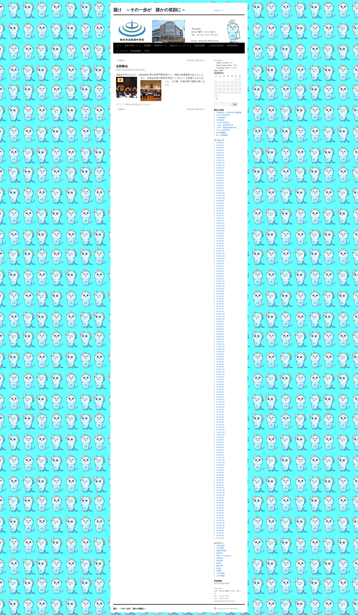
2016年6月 (220, 445)
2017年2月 (220, 424)
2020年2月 (220, 339)
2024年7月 (220, 205)
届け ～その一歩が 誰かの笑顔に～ (149, 9)
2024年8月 (220, 203)
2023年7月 (220, 236)
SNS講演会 (220, 120)
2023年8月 (220, 233)
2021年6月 (220, 299)
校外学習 (219, 565)
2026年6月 (220, 147)
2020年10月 (220, 319)
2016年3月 (220, 452)
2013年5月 (220, 538)
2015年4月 (220, 480)
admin (142, 69)
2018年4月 (220, 389)
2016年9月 (220, 437)
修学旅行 (219, 553)
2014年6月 (220, 505)
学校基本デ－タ (160, 45)
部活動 (218, 571)
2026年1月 (220, 160)
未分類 (218, 563)
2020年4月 (220, 334)
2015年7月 (220, 472)
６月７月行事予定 (223, 130)
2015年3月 (220, 482)
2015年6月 (220, 475)
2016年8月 (220, 440)
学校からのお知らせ (132, 104)
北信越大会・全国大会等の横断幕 (228, 112)
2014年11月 (220, 492)
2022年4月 (220, 273)
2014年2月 (220, 515)
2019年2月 (220, 367)
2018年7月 (220, 382)
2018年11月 (220, 374)
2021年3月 (220, 306)
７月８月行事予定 (223, 122)
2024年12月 (220, 193)
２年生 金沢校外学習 (224, 125)
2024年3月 (220, 215)
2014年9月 (220, 498)
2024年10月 (220, 198)
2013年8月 (220, 530)
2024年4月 (220, 213)
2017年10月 (220, 404)
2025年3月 (220, 185)
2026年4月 (220, 153)
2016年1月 (220, 457)
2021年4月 (220, 304)
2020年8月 (220, 324)
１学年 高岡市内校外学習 (226, 127)
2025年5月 (220, 180)
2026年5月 (220, 150)
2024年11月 (220, 195)
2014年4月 (220, 510)
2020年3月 (220, 336)
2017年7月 (220, 412)
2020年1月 (220, 341)
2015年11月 (220, 462)
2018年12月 (220, 372)
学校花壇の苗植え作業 (196, 60)
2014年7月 (220, 503)
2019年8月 (220, 354)
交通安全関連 (199, 45)
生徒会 (218, 568)
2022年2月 (220, 278)
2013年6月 (220, 535)
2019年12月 (220, 344)
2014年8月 (220, 500)
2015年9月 (220, 467)
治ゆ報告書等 (135, 50)
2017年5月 (220, 417)
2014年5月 (220, 508)
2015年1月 (220, 487)
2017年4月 (220, 419)
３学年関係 (220, 576)
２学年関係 (220, 573)
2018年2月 (220, 394)
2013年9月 (220, 528)
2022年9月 (220, 261)
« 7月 (216, 99)
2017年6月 (220, 414)
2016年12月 (220, 430)
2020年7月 (220, 326)
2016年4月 (220, 450)
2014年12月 (220, 490)
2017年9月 (220, 407)
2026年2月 (220, 158)
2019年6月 (220, 356)
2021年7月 (220, 296)
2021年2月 (220, 309)
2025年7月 (220, 175)
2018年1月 (220, 397)
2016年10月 (220, 435)
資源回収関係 (232, 45)
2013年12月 (220, 520)
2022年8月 (220, 263)
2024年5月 (220, 210)
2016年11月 (220, 432)
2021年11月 (220, 286)
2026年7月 (220, 145)
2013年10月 (220, 525)
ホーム (119, 45)
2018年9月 (220, 379)
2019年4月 (220, 362)
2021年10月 (220, 288)
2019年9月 (220, 351)
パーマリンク (146, 104)
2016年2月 (220, 455)
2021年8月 (220, 294)
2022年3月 (220, 276)
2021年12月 (220, 283)
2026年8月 (220, 142)
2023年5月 (220, 241)
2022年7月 (220, 266)
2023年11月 (220, 226)
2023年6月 (220, 238)
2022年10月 (220, 258)
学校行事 (219, 558)
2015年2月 (220, 485)
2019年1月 (220, 369)
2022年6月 (220, 268)
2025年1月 (220, 190)
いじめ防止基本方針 (216, 45)
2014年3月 (220, 513)
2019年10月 (220, 349)
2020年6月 (220, 329)
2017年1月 (220, 427)
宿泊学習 (219, 560)
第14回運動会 (221, 132)
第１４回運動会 (222, 135)
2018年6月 (220, 384)
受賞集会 (120, 60)
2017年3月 (220, 422)
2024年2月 (220, 218)
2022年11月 (220, 256)
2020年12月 (220, 314)
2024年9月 (220, 200)
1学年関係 (220, 548)
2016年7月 (220, 442)
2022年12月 (220, 253)
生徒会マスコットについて (180, 45)
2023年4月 (220, 243)
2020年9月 (220, 321)
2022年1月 (220, 281)
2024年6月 (220, 208)
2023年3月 (220, 246)
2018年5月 (220, 387)
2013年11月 (220, 523)
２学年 (146, 50)
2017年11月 (220, 402)
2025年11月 (220, 165)
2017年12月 (220, 399)
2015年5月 (220, 477)
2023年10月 (220, 228)
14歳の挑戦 (220, 545)
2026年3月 (220, 155)
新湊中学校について (133, 45)
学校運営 (147, 45)
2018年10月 (220, 377)
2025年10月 (220, 168)
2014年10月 (220, 495)
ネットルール (121, 50)
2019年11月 (220, 346)
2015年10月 (220, 465)
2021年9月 (220, 291)
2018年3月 (220, 392)
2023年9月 (220, 231)
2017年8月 (220, 409)
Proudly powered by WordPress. (227, 608)
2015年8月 (220, 470)
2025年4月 (220, 183)
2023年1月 (220, 251)
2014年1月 (220, 518)
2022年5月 (220, 271)
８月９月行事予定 (223, 115)
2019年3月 (220, 364)
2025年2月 (220, 188)
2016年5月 (220, 447)
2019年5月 (220, 359)
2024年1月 (220, 221)
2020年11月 (220, 316)
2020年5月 (220, 331)
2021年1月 (220, 311)
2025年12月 (220, 163)
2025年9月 (220, 170)
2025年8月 (220, 173)
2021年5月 (220, 301)
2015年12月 (220, 460)
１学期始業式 (221, 117)
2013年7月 (220, 533)
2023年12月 (220, 223)
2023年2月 (220, 248)
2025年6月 (220, 178)
